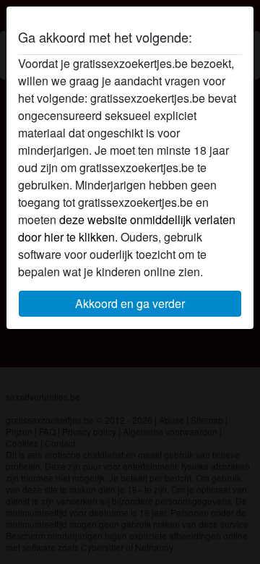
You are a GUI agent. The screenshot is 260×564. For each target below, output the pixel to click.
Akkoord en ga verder (130, 303)
